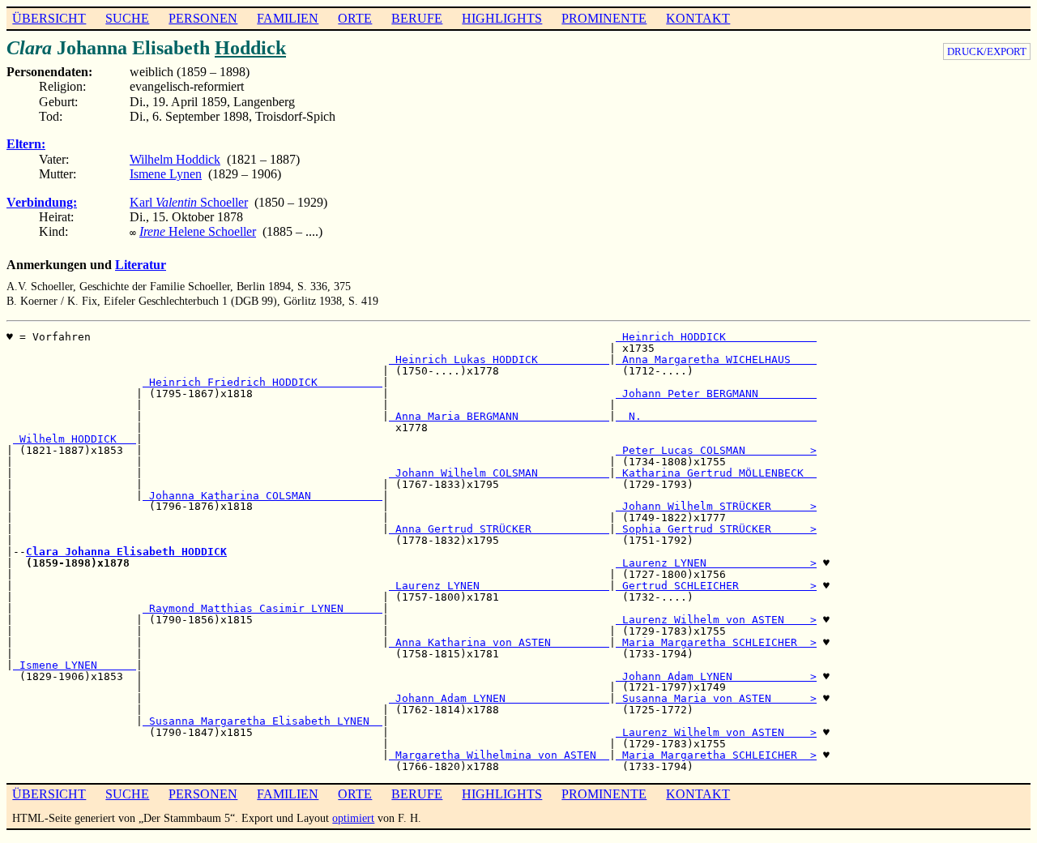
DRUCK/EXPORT (986, 51)
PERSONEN (203, 18)
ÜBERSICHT (49, 18)
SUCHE (127, 18)
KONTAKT (698, 18)
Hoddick (250, 47)
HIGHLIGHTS (502, 18)
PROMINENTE (604, 18)
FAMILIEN (287, 18)
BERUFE (416, 18)
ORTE (355, 18)
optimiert (353, 817)
